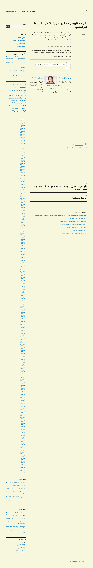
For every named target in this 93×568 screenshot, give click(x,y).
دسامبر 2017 (22, 263)
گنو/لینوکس (21, 111)
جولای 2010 (22, 399)
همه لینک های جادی (21, 46)
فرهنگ (15, 103)
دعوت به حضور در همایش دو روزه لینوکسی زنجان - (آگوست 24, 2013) (73, 221)
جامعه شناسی (16, 93)
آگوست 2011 (22, 379)
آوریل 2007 (23, 458)
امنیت (13, 84)
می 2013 (23, 347)
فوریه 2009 (23, 425)
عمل (18, 103)
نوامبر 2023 (22, 165)
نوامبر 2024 (22, 146)
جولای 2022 (22, 180)
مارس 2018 (23, 259)
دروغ (25, 98)
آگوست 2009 (22, 415)
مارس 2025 (23, 142)
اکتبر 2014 (23, 321)
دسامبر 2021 (22, 190)
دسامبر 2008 (22, 428)
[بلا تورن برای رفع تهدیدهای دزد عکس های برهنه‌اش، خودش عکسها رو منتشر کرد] (50, 80)
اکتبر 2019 (23, 230)
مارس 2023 (23, 177)
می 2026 (23, 123)
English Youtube (21, 37)
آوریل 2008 (23, 440)
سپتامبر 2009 (22, 414)
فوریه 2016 (23, 297)
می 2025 (23, 139)
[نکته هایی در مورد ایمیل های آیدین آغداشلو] (36, 84)
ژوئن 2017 (23, 273)
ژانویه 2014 (23, 335)
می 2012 (23, 365)
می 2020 (23, 219)
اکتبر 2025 (23, 131)
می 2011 (23, 384)
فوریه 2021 (23, 206)
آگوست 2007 (22, 452)
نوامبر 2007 (22, 447)
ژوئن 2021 (23, 200)
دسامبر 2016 (22, 282)
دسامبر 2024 (22, 145)
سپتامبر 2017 (22, 268)
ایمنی (20, 87)
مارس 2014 (23, 332)
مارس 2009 (23, 423)
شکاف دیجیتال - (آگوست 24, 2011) (79, 230)
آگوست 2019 (22, 233)
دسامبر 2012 (22, 355)
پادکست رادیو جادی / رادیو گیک (19, 40)
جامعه (20, 93)
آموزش (20, 85)
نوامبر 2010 (22, 393)
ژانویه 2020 (23, 225)
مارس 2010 (23, 405)
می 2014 (23, 329)
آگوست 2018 (22, 251)
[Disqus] (58, 121)
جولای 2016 (22, 289)
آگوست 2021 (22, 196)
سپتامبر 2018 (22, 250)
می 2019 (23, 238)
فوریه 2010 (23, 406)
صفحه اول (32, 11)
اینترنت (16, 87)
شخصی (23, 103)
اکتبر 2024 (23, 148)
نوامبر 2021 (22, 192)
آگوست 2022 (22, 178)
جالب (86, 38)
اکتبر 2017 (23, 266)
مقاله (86, 36)
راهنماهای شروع (22, 43)
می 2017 (23, 274)
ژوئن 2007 (23, 455)
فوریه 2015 (23, 315)
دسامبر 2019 (22, 227)
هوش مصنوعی (13, 105)
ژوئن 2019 (23, 236)
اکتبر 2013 (23, 339)
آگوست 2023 (22, 169)
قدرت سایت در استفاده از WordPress (77, 561)
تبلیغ (17, 90)
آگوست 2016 (22, 288)
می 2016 (23, 292)
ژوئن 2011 (23, 382)
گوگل (15, 111)
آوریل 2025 (23, 140)
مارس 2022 (23, 186)
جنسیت (8, 93)
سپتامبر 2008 (22, 432)
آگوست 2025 (22, 134)
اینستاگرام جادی (22, 39)
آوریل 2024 (23, 157)
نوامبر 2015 (22, 301)
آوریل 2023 (23, 175)
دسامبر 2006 (22, 464)
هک (9, 106)
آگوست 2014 (22, 324)
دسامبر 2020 (22, 209)
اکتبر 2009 (23, 412)
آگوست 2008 (22, 434)
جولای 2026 (22, 120)
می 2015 (23, 311)
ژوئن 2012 (23, 364)
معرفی (24, 105)
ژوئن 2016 (23, 291)
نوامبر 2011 (22, 374)
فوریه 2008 (23, 443)
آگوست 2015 (22, 306)
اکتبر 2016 (23, 285)
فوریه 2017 (23, 279)
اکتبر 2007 (23, 449)
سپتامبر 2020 (22, 213)
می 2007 (23, 457)
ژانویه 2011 (23, 390)
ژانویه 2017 (23, 280)
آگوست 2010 (22, 397)
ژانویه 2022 (23, 189)
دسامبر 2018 (22, 245)
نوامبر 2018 (22, 247)
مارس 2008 (23, 441)
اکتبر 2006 (23, 467)
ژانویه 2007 (23, 463)
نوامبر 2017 (22, 265)
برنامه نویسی (22, 90)
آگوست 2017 (22, 269)
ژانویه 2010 (23, 408)
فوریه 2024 (23, 160)
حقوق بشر (15, 95)
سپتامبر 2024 (22, 149)
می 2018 (23, 256)
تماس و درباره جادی (23, 11)
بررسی (13, 87)
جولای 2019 (22, 235)
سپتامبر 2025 (22, 133)
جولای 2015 (22, 308)
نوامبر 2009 (22, 411)
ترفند (14, 90)
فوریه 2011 (23, 388)
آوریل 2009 (23, 422)
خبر (9, 95)
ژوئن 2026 (23, 122)
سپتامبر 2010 (22, 396)
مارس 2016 (23, 295)
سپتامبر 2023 (22, 168)
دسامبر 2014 (22, 318)
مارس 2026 (23, 127)
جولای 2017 (22, 271)
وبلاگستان (23, 108)
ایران (24, 87)
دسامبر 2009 (22, 409)
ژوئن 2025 (23, 137)
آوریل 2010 (23, 403)
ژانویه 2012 (23, 371)
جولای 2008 (22, 435)
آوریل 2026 (23, 125)
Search (24, 24)
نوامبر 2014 (22, 320)
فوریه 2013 (23, 352)
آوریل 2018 (23, 257)
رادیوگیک (20, 98)
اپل (10, 84)
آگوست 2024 (22, 151)
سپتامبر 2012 (22, 359)
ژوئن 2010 (23, 400)
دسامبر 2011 (22, 373)
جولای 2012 (22, 362)
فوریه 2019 (23, 242)
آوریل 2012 (23, 367)
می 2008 (23, 438)
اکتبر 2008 (23, 431)
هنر (84, 38)
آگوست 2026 (22, 119)
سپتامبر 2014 (22, 323)
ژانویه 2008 (23, 444)
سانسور (16, 98)
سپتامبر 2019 (22, 231)
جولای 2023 (22, 171)
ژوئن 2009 (23, 419)
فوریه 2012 (23, 370)
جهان (24, 96)
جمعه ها (11, 93)
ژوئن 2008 (23, 437)
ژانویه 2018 (23, 262)
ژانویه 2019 (23, 244)
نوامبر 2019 (22, 228)
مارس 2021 (23, 204)
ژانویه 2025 (23, 143)
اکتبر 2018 (23, 248)
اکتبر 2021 (23, 193)
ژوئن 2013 (23, 346)
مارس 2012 (23, 368)
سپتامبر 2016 (22, 286)
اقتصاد (17, 84)
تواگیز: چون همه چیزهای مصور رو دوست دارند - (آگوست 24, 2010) (73, 233)
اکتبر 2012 (23, 358)
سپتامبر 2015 (22, 304)
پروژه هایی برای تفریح (11, 11)
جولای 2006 (22, 472)
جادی (85, 10)
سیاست (13, 100)
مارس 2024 (23, 158)
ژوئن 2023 (23, 172)
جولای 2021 (22, 198)
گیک (12, 111)
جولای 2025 (22, 136)
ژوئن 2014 (23, 327)
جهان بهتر (21, 95)
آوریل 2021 (23, 203)
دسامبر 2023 (22, 163)
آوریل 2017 (23, 276)
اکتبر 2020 (23, 212)
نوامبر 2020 (22, 210)
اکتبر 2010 (23, 394)
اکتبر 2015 (23, 303)
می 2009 (23, 420)
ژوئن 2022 (23, 181)
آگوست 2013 (22, 342)
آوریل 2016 (23, 294)
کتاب (13, 108)
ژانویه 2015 (23, 317)
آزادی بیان (24, 84)
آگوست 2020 (22, 215)
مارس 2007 (23, 460)
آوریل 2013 (23, 349)
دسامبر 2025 (22, 128)
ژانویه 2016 (23, 298)
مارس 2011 (23, 387)
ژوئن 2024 (23, 154)
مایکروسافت (10, 103)
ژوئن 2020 (23, 218)
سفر (16, 100)
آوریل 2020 (23, 221)
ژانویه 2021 (23, 207)
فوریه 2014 (23, 333)
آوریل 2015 (23, 312)
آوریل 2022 (23, 184)
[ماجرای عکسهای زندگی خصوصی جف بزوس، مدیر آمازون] (64, 84)
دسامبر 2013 (22, 336)
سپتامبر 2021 (22, 195)
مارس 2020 (23, 222)
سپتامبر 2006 (22, 469)
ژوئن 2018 (23, 254)
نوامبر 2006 (22, 466)
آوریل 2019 (23, 239)
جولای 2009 (22, 417)
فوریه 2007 (23, 461)
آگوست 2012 (22, 361)
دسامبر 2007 (22, 446)
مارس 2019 (23, 241)
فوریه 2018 (23, 260)
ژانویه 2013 (23, 353)
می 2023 (23, 174)
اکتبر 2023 (23, 166)
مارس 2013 (23, 350)
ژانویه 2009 (23, 426)
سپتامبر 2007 (22, 450)
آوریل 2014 (23, 330)
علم (20, 103)
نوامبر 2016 (22, 283)
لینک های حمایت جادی (20, 45)
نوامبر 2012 (22, 356)
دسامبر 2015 (22, 300)
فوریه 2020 (23, 224)
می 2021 (23, 201)
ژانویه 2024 (23, 162)
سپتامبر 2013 (22, 341)
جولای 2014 (22, 326)
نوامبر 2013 (22, 338)
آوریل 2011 (23, 385)
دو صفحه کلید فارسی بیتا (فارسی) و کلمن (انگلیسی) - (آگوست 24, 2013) (73, 224)
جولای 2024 (22, 152)
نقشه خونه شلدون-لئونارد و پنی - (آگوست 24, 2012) (76, 227)
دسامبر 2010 (22, 391)
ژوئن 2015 (23, 309)
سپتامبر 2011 (22, 377)
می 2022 (23, 183)
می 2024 (23, 155)
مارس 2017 (23, 277)
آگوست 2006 (22, 470)
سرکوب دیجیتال (22, 100)
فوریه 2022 (23, 187)
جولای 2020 (22, 216)
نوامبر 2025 (22, 130)
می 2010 (23, 402)
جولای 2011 (22, 381)
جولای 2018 (22, 253)
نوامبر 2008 (22, 429)
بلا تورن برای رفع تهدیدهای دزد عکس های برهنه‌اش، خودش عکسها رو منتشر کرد (51, 87)
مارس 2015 (23, 314)
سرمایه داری (11, 98)
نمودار (19, 106)
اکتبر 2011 (23, 376)
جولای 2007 (22, 454)
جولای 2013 (22, 344)
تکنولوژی (11, 90)
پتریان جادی (22, 42)
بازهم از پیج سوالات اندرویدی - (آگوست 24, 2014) (77, 218)
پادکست (17, 108)
